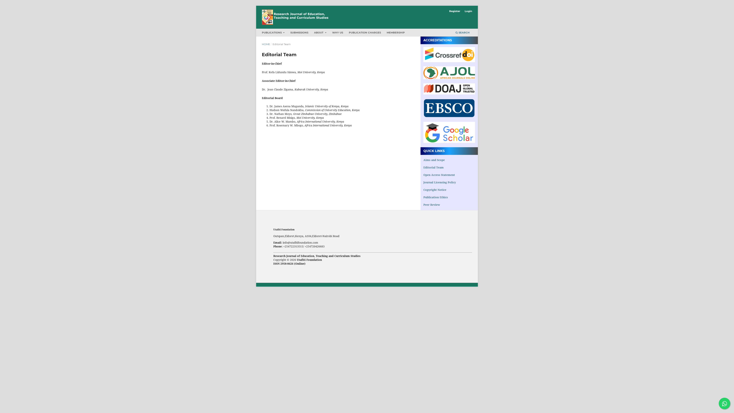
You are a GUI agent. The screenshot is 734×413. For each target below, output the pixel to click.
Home (266, 44)
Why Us (337, 32)
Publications (272, 32)
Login (468, 11)
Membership (396, 32)
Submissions (299, 32)
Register (454, 11)
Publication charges (365, 32)
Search (464, 32)
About (319, 32)
